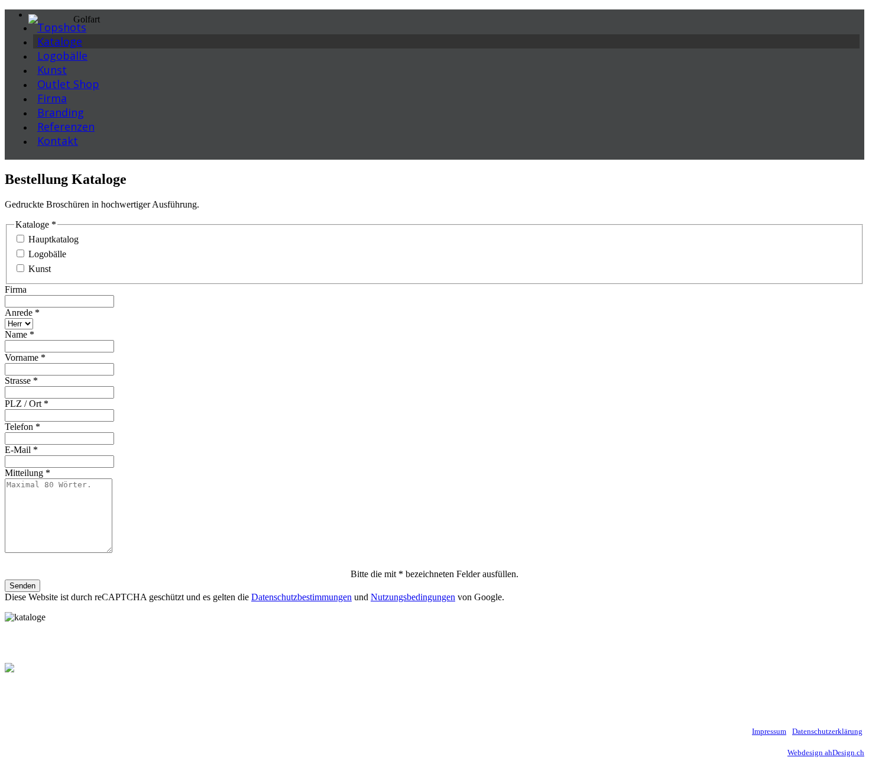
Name (19, 334)
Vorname (25, 357)
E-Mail (21, 450)
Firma (16, 289)
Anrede (22, 313)
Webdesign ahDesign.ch (825, 752)
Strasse (21, 381)
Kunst (39, 269)
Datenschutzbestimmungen (301, 597)
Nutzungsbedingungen (413, 597)
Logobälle (47, 254)
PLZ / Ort (26, 404)
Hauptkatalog (53, 239)
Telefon (22, 427)
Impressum (769, 731)
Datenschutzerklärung (827, 731)
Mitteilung (27, 473)
